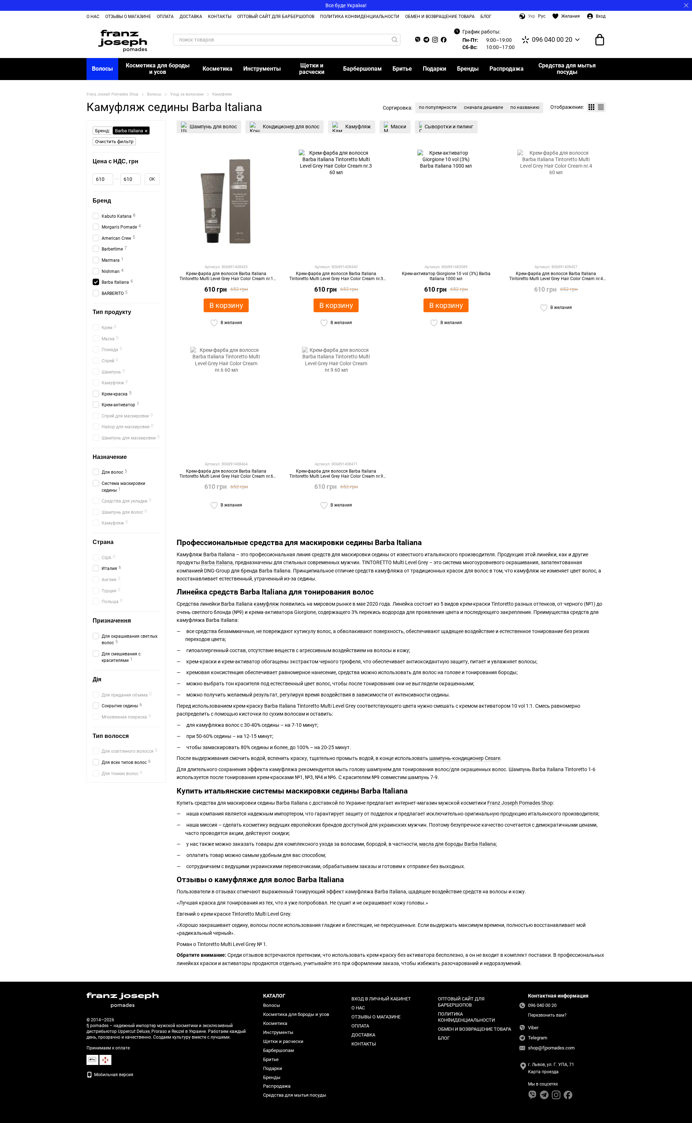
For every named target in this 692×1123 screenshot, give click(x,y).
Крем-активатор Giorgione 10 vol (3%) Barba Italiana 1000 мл (446, 276)
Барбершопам (362, 68)
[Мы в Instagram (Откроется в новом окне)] (435, 40)
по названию (525, 107)
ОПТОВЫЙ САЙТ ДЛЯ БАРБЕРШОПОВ (275, 16)
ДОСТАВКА (190, 16)
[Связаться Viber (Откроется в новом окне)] (418, 40)
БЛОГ (486, 16)
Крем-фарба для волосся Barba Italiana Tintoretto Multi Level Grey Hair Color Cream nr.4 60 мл (556, 279)
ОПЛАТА (165, 16)
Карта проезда (543, 1071)
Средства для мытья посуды (567, 68)
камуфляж (266, 604)
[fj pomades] (122, 1000)
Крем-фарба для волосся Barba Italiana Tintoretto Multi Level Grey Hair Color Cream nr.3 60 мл (336, 279)
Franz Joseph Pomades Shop (520, 803)
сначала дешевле (483, 107)
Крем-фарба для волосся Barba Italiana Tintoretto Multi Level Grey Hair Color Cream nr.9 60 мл (336, 476)
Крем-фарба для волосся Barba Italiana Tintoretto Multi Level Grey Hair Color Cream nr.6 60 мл (226, 476)
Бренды (468, 68)
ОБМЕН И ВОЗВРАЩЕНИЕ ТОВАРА (440, 16)
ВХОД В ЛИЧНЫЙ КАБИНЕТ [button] (381, 999)
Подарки (434, 68)
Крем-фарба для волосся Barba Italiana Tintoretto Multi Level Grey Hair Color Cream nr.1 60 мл (226, 279)
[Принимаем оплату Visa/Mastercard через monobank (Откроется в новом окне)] (92, 1059)
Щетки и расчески (311, 68)
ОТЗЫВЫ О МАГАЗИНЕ (128, 16)
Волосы (102, 68)
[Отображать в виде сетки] (591, 107)
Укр (531, 16)
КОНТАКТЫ (219, 16)
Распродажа (506, 68)
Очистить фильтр (114, 141)
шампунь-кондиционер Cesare (464, 758)
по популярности (438, 107)
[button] (686, 5)
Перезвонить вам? (547, 1015)
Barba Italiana (216, 562)
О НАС (92, 16)
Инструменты (262, 68)
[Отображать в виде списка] (601, 107)
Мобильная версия (113, 1074)
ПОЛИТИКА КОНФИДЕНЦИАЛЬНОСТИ (359, 16)
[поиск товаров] (394, 39)
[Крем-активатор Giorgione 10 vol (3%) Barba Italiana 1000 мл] (446, 204)
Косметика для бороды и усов (158, 68)
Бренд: (102, 130)
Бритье (402, 68)
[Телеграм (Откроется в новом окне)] (426, 40)
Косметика (217, 68)
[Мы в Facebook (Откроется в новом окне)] (444, 40)
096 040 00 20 (552, 39)
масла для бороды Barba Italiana (457, 844)
